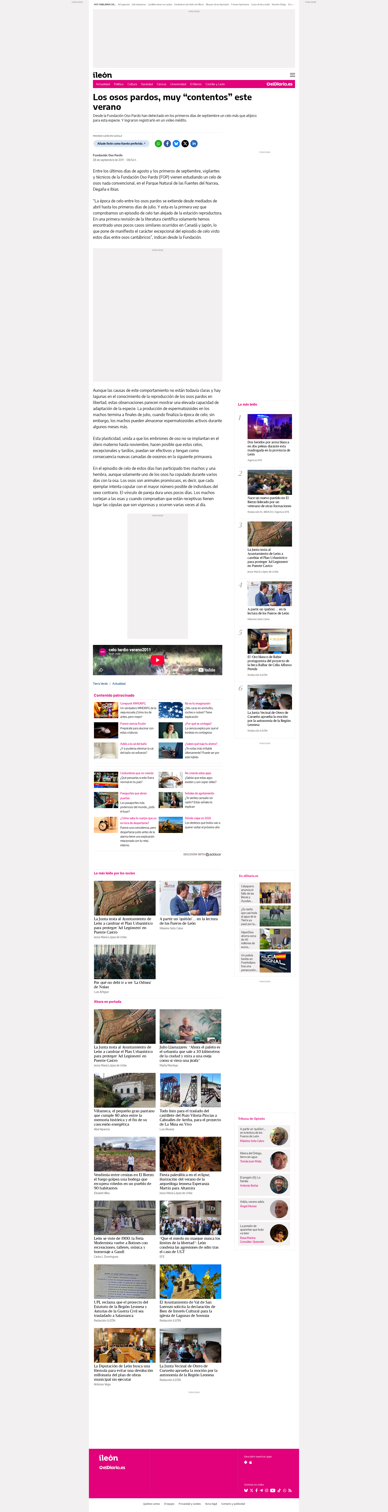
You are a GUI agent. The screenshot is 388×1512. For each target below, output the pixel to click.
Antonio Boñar (249, 1185)
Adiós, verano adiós (252, 1201)
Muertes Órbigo (279, 4)
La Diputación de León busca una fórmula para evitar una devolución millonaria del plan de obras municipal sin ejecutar (123, 1373)
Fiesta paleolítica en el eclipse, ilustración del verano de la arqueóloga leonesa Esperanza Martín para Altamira (185, 1181)
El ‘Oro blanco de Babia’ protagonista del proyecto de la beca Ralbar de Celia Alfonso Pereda (270, 663)
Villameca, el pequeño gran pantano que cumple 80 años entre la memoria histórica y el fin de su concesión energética (124, 1117)
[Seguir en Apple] (250, 1462)
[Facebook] (167, 143)
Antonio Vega (102, 1384)
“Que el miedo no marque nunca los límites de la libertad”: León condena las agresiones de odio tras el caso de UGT (190, 1245)
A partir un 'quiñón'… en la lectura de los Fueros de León (189, 921)
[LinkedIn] (194, 143)
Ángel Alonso (248, 1206)
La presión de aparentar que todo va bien (252, 1229)
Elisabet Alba (102, 1193)
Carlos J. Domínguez (106, 1256)
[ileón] (121, 1458)
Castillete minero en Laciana (160, 4)
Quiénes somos (151, 1503)
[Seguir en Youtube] (272, 1490)
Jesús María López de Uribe (110, 937)
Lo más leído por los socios (114, 873)
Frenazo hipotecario (240, 4)
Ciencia (161, 84)
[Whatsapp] (158, 143)
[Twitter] (185, 143)
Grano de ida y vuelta (260, 4)
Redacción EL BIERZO (260, 511)
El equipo (169, 1503)
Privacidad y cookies (190, 1503)
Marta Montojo (169, 1065)
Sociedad (147, 84)
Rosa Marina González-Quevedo (252, 1239)
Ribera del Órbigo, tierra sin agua (251, 1155)
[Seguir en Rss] (290, 1490)
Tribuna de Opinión (251, 1118)
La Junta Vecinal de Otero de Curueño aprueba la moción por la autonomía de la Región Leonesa (188, 1370)
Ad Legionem (124, 4)
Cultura (132, 84)
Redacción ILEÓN (104, 1320)
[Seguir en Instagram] (266, 1490)
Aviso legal (211, 1503)
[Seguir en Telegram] (261, 1490)
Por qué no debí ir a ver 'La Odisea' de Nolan (122, 984)
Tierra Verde (100, 683)
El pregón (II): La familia (250, 1179)
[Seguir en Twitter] (251, 1490)
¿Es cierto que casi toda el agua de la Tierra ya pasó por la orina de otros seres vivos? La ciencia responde (249, 916)
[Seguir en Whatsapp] (284, 1490)
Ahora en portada (107, 1002)
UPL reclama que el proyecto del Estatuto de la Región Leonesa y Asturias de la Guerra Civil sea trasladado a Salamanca (121, 1309)
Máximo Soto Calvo (171, 928)
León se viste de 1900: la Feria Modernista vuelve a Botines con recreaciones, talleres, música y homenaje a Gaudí (121, 1245)
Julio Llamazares (139, 4)
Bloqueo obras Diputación (217, 4)
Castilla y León (215, 84)
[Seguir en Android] (245, 1462)
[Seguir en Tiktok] (279, 1490)
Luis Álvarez (167, 1129)
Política (118, 84)
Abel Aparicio (102, 1129)
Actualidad (103, 84)
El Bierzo (195, 84)
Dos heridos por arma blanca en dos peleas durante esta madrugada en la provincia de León (269, 448)
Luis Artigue (101, 992)
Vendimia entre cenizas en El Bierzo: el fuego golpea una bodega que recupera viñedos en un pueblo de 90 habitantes (124, 1181)
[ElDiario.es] (279, 84)
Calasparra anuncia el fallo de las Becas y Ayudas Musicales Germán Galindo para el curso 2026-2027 (249, 893)
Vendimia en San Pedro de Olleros (189, 4)
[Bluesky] (176, 143)
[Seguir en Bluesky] (246, 1490)
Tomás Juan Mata (250, 1161)
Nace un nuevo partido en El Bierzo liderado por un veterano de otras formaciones (269, 502)
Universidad (178, 84)
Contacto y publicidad (233, 1503)
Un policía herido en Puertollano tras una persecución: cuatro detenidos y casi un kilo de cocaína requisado (248, 963)
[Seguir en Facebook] (256, 1490)
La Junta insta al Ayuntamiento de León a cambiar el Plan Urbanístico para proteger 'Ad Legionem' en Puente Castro (123, 925)
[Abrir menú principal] (292, 75)
